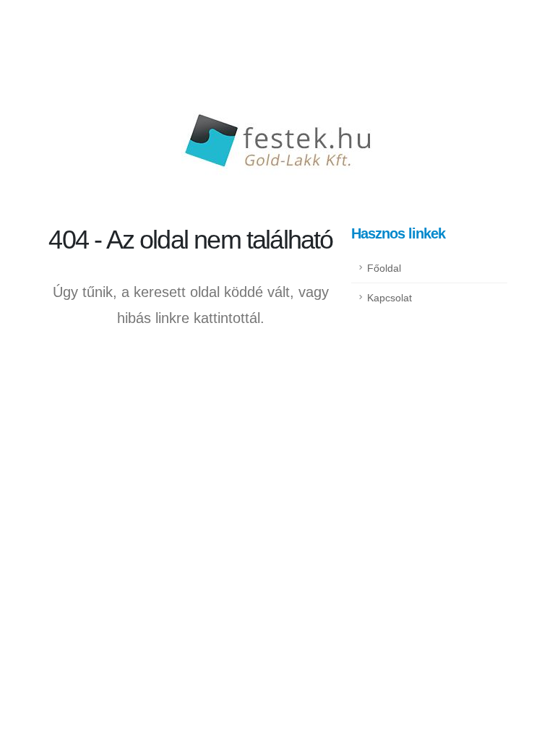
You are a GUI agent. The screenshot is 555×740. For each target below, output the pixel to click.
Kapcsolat (389, 298)
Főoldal (384, 268)
